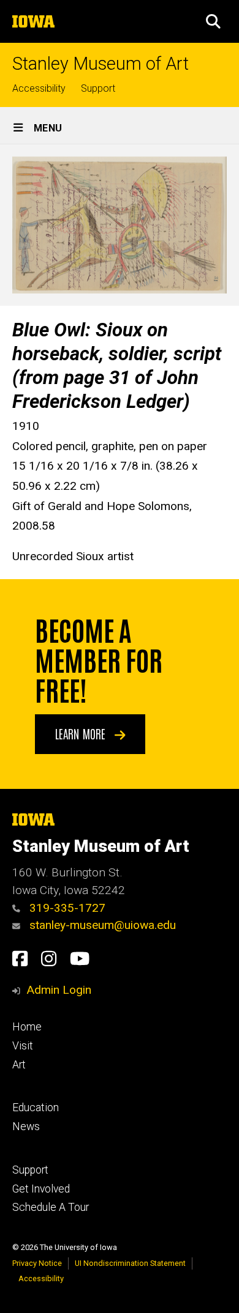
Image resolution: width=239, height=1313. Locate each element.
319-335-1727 (65, 908)
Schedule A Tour (50, 1207)
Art (19, 1065)
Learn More (81, 733)
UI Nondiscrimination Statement (130, 1263)
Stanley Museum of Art (100, 64)
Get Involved (41, 1189)
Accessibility (39, 88)
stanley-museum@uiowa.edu (101, 925)
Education (35, 1107)
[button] (213, 21)
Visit (22, 1046)
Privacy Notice (37, 1263)
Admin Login (58, 990)
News (26, 1126)
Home (27, 1027)
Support (98, 88)
